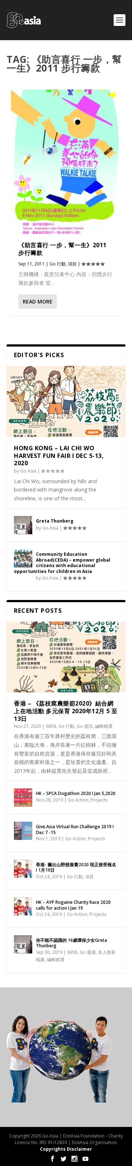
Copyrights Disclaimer (66, 1149)
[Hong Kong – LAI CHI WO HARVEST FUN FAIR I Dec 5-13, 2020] (66, 401)
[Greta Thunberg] (23, 525)
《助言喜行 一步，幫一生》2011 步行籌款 (62, 249)
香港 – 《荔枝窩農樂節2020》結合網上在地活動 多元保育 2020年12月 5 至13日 (66, 711)
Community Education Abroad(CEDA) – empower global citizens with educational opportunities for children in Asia (62, 562)
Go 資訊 (85, 726)
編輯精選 (104, 726)
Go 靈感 (88, 952)
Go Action (78, 800)
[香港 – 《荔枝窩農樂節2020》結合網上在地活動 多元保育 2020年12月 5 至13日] (66, 657)
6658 (51, 726)
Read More (37, 301)
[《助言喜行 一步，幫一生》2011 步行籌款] (66, 161)
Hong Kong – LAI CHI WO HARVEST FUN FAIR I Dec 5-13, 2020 (59, 455)
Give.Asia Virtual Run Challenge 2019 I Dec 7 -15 (75, 829)
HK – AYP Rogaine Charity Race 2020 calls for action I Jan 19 (73, 905)
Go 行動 (58, 264)
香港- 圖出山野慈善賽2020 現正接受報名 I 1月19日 (76, 867)
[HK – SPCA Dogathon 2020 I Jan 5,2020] (23, 797)
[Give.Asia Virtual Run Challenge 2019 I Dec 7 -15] (23, 831)
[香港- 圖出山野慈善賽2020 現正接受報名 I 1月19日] (23, 869)
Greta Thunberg (54, 521)
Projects (99, 800)
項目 (72, 264)
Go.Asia (28, 471)
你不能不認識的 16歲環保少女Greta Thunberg (71, 943)
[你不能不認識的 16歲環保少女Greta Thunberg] (23, 944)
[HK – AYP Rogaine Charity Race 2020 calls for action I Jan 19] (23, 906)
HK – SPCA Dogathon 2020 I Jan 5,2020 (75, 793)
